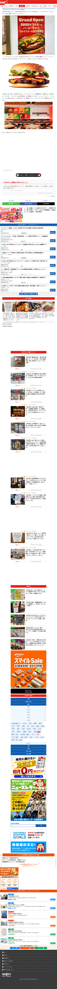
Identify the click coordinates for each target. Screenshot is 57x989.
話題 (45, 5)
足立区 (13, 726)
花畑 (10, 324)
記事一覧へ (28, 200)
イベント (49, 5)
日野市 (31, 737)
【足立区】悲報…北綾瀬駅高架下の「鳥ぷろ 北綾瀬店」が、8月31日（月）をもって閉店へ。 (36, 604)
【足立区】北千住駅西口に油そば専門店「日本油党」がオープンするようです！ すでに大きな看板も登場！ (36, 375)
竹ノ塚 (7, 324)
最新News (12, 5)
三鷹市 (37, 731)
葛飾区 (35, 723)
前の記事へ (12, 200)
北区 (28, 726)
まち (41, 5)
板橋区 (37, 726)
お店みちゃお (35, 5)
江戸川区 (24, 723)
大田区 (13, 731)
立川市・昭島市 (15, 737)
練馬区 (42, 726)
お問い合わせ (6, 963)
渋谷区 (23, 728)
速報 (54, 5)
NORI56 (10, 326)
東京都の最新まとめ (16, 723)
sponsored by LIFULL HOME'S (33, 890)
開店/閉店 (22, 5)
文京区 (32, 726)
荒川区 (18, 726)
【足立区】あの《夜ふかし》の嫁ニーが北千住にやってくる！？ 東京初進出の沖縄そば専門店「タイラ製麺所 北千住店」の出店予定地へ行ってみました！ (36, 444)
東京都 (23, 9)
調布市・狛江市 (15, 734)
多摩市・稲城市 (24, 737)
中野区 (13, 728)
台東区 (23, 726)
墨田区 (40, 723)
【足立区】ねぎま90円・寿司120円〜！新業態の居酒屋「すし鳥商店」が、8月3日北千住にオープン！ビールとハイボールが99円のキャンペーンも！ (36, 410)
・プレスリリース (7, 170)
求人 (17, 5)
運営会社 (5, 955)
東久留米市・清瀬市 (25, 734)
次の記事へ (45, 200)
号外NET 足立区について (9, 969)
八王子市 (37, 737)
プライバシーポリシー (8, 966)
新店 (4, 324)
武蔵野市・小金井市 (27, 731)
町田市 (42, 737)
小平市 (33, 734)
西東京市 (19, 731)
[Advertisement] (28, 339)
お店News (28, 5)
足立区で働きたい (22, 224)
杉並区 (18, 728)
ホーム (5, 952)
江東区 (30, 723)
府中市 (38, 734)
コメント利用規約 (51, 196)
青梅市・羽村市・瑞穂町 (17, 740)
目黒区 (34, 728)
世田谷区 (29, 728)
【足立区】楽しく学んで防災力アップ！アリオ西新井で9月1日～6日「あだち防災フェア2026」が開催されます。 (36, 591)
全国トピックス (4, 5)
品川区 (39, 728)
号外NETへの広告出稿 (8, 961)
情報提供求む (6, 958)
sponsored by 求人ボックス (33, 224)
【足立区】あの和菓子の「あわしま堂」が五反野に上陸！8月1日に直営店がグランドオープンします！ (36, 425)
